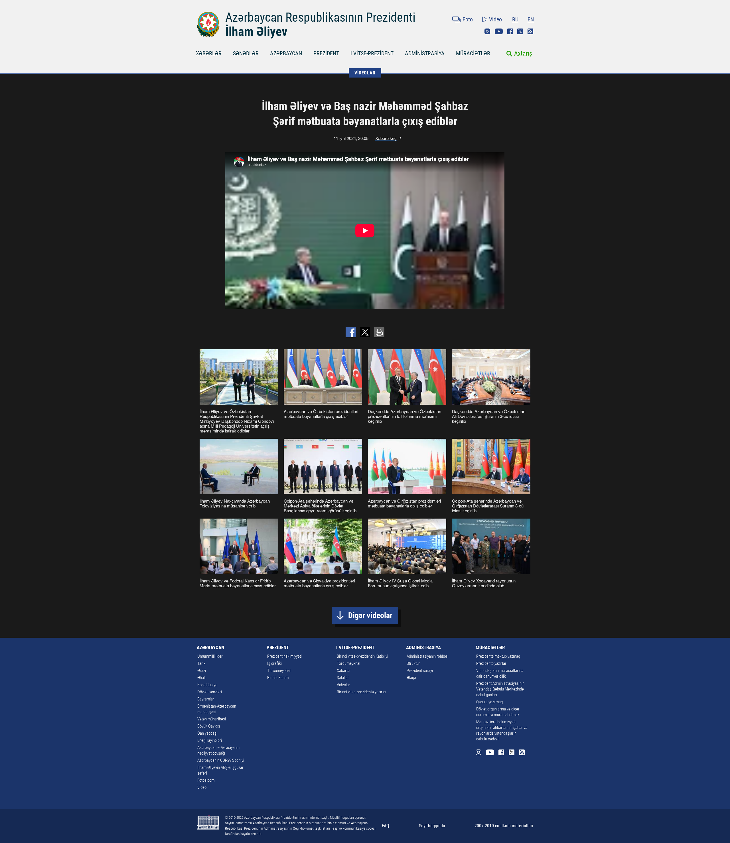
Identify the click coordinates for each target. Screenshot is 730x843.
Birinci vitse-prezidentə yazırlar (362, 691)
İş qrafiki (274, 663)
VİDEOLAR (364, 73)
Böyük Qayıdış (208, 726)
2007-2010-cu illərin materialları (503, 825)
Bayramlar (205, 699)
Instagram (487, 31)
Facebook (510, 31)
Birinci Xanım (278, 677)
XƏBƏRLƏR (209, 53)
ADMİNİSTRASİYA (425, 53)
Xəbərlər (344, 670)
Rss (530, 31)
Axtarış (523, 53)
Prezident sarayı (420, 670)
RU (515, 19)
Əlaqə (411, 677)
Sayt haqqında (432, 825)
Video (495, 19)
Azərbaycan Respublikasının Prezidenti (320, 17)
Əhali (201, 677)
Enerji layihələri (209, 740)
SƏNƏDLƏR (246, 53)
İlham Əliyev (256, 31)
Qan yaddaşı (207, 733)
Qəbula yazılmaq (489, 701)
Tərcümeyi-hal (279, 670)
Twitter (520, 31)
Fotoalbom (205, 780)
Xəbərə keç (386, 138)
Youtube (499, 31)
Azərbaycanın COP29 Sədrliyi (220, 760)
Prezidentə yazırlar (491, 663)
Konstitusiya (207, 684)
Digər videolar (370, 615)
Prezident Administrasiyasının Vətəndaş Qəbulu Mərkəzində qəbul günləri (500, 689)
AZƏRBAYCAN (286, 53)
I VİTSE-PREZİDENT (372, 53)
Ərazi (201, 670)
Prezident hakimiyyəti (284, 656)
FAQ (385, 825)
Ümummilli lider (210, 656)
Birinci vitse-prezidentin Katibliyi (362, 656)
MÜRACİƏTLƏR (473, 53)
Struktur (413, 663)
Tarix (201, 663)
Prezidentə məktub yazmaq (498, 656)
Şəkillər (343, 677)
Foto (468, 19)
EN (531, 19)
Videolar (343, 684)
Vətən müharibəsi (211, 719)
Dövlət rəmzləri (209, 691)
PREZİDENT (326, 53)
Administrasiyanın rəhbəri (427, 656)
